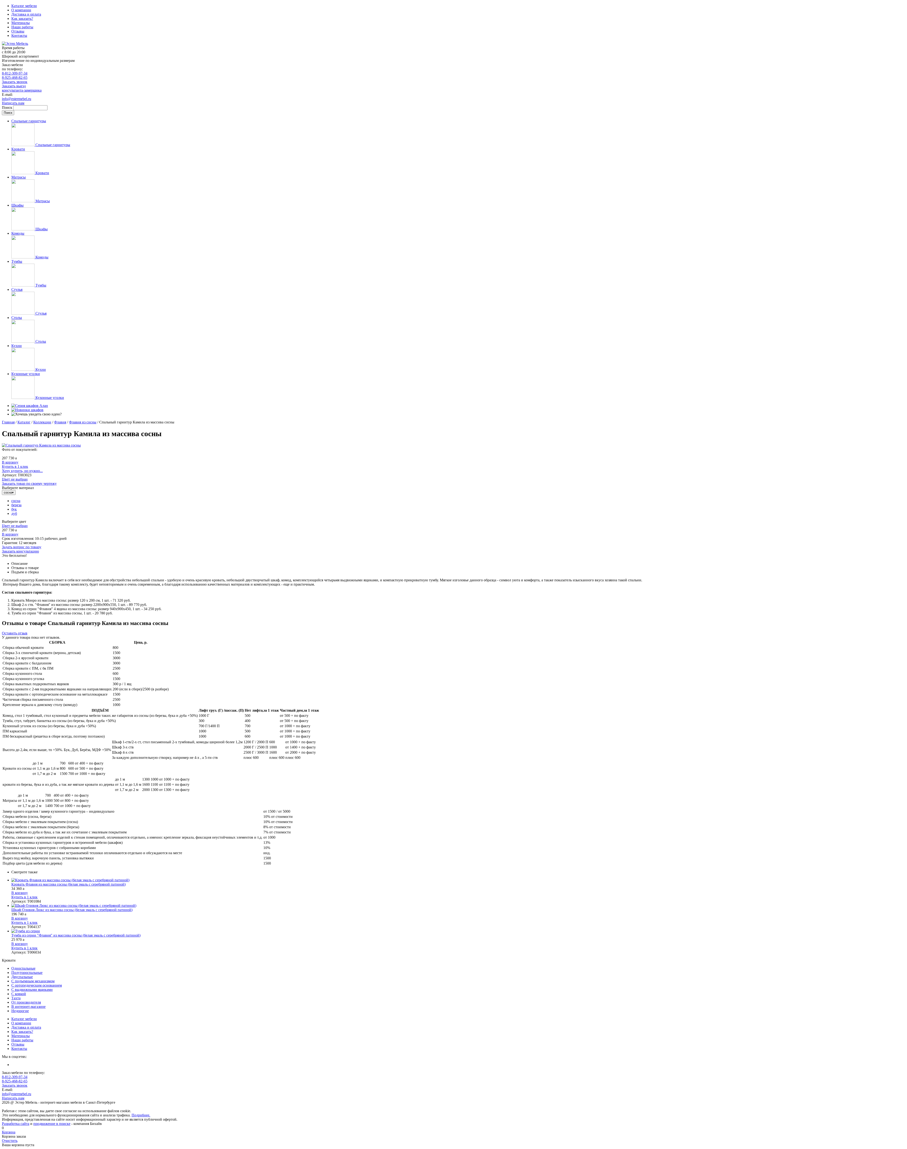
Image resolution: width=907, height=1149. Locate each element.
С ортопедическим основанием (36, 985)
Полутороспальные (27, 973)
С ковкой (18, 994)
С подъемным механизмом (33, 981)
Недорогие (20, 1011)
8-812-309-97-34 (14, 73)
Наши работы (22, 27)
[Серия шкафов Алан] (29, 406)
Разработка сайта (15, 1124)
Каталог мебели (24, 6)
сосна (15, 501)
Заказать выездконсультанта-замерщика (22, 88)
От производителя (26, 1002)
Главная (8, 422)
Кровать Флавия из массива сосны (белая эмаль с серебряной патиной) (68, 884)
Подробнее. (141, 1115)
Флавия (60, 422)
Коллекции (42, 422)
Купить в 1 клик (15, 467)
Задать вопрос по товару (21, 547)
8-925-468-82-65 (14, 78)
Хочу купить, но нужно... (22, 471)
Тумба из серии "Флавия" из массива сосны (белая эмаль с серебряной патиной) (76, 935)
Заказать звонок (14, 82)
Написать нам (13, 103)
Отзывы (17, 31)
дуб (14, 513)
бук (14, 509)
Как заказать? (22, 19)
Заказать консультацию (20, 551)
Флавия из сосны (82, 422)
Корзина (8, 1132)
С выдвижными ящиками (32, 990)
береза (16, 505)
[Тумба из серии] (458, 931)
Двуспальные (22, 977)
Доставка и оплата (26, 14)
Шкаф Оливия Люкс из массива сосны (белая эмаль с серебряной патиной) (72, 910)
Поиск (7, 108)
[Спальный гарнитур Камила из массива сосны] (41, 445)
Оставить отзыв (14, 633)
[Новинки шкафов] (27, 410)
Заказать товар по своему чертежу (29, 484)
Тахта (16, 998)
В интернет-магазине (28, 1007)
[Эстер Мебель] (15, 44)
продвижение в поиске (51, 1124)
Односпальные (23, 968)
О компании (21, 10)
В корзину (10, 462)
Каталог (23, 422)
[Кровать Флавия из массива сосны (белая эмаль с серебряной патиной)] (458, 880)
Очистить (9, 1141)
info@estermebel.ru (16, 99)
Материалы (20, 23)
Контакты (19, 36)
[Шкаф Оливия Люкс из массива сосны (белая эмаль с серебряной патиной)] (458, 906)
